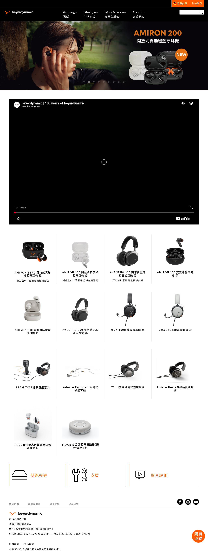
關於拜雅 (14, 504)
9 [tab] (125, 82)
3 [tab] (94, 82)
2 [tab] (89, 82)
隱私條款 (29, 544)
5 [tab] (104, 82)
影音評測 (159, 475)
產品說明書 (34, 504)
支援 (95, 475)
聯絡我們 (197, 4)
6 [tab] (109, 82)
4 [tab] (99, 82)
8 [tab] (120, 82)
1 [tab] (84, 82)
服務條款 (14, 544)
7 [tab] (115, 82)
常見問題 (55, 504)
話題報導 (39, 475)
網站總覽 (74, 504)
